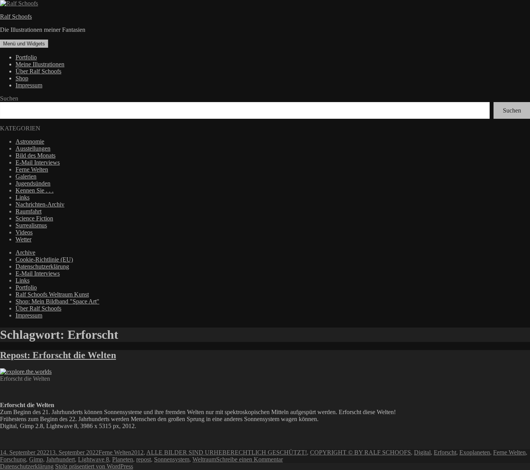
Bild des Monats (35, 155)
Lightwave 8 (93, 459)
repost (143, 459)
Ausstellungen (33, 148)
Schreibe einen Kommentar (249, 459)
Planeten (122, 459)
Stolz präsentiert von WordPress (94, 466)
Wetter (23, 239)
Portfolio (26, 57)
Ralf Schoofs (16, 16)
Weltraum (204, 459)
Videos (24, 232)
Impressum (29, 85)
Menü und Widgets (24, 44)
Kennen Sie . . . (35, 190)
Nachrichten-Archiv (40, 204)
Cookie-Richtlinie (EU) (44, 259)
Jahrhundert (60, 459)
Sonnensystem (171, 459)
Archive (25, 252)
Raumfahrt (29, 211)
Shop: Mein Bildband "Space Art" (57, 301)
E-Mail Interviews (38, 162)
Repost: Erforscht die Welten (58, 355)
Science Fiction (34, 218)
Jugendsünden (33, 183)
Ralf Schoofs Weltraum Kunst (52, 294)
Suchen (9, 98)
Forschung (13, 459)
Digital (422, 452)
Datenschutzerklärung (42, 266)
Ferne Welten (32, 169)
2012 (137, 452)
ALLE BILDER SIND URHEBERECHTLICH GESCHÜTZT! (226, 452)
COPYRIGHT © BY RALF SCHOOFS (360, 452)
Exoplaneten (474, 452)
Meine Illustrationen (40, 64)
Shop (22, 78)
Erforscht (445, 452)
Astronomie (30, 141)
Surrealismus (31, 225)
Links (22, 197)
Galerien (26, 176)
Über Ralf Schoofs (38, 71)
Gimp (36, 459)
